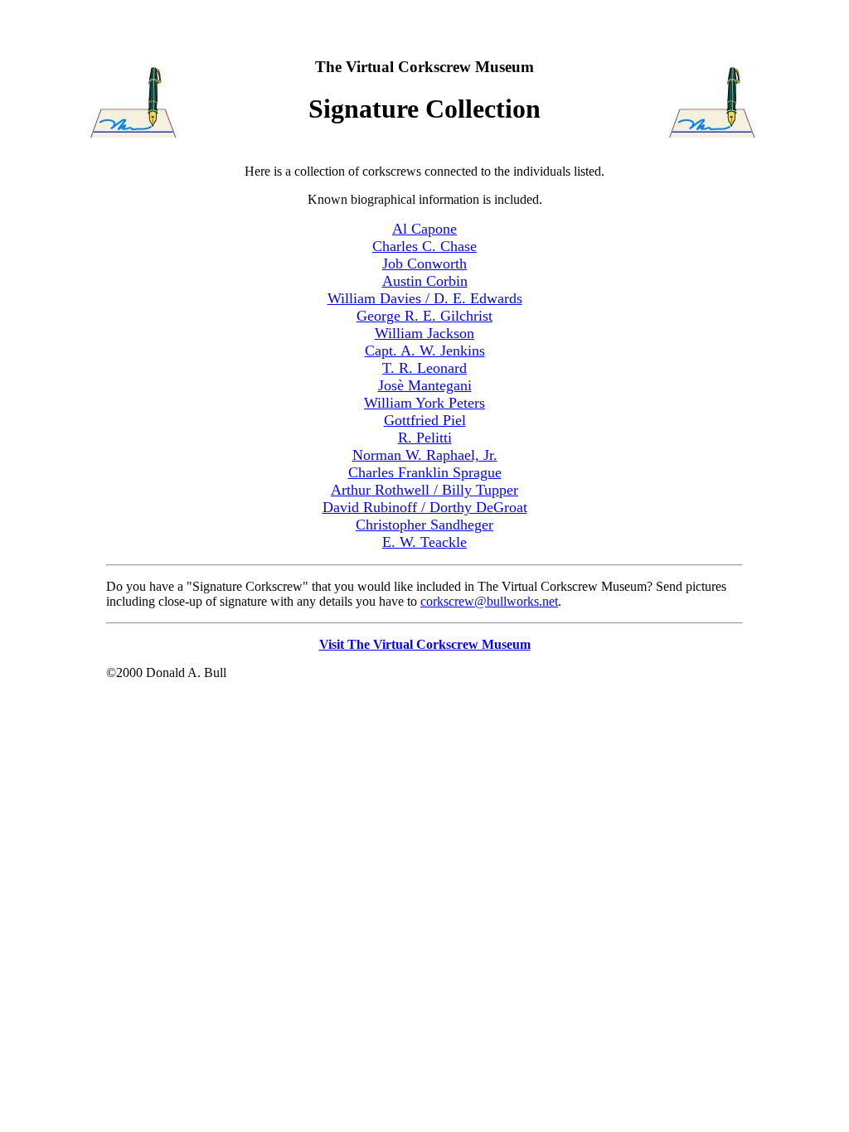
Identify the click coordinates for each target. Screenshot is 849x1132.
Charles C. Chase (424, 246)
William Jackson (424, 333)
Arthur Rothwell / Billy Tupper (424, 489)
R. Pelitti (425, 437)
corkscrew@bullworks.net (489, 601)
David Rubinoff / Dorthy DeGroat (425, 507)
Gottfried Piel (425, 420)
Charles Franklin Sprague (425, 472)
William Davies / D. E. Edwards (424, 298)
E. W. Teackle (424, 542)
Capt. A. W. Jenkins (425, 350)
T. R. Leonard (424, 368)
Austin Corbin (425, 281)
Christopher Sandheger (424, 524)
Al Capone (424, 228)
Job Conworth (424, 263)
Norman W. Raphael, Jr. (424, 455)
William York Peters (424, 402)
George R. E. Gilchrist (424, 315)
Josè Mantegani (425, 385)
